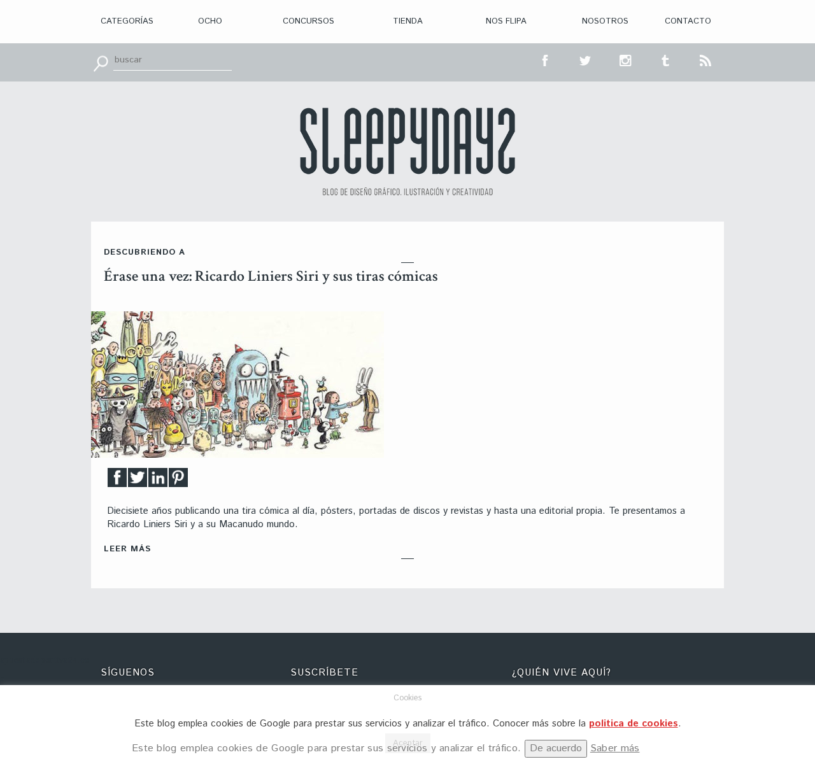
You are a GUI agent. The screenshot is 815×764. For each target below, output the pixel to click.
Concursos (308, 21)
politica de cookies (633, 723)
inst (626, 59)
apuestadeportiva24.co (45, 660)
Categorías (127, 21)
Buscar (100, 62)
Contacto (688, 21)
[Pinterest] (178, 481)
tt (585, 59)
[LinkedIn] (158, 481)
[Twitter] (137, 481)
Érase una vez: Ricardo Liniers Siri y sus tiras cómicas (271, 276)
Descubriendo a (144, 252)
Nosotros (605, 21)
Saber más (615, 748)
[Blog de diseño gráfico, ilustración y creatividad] (407, 151)
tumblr (666, 59)
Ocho (210, 21)
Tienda (408, 21)
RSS (706, 59)
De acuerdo (556, 748)
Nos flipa (506, 21)
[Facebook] (117, 481)
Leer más (127, 549)
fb (545, 59)
